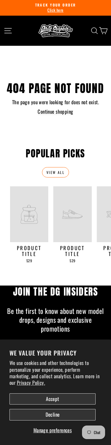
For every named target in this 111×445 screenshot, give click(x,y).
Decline (53, 414)
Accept (52, 398)
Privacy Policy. (31, 382)
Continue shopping (55, 111)
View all (55, 172)
